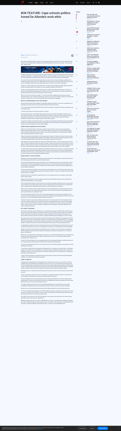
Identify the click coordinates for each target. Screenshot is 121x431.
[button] (88, 23)
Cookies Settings (82, 428)
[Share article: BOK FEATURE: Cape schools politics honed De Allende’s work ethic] (72, 55)
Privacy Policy (40, 428)
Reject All (92, 428)
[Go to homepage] (22, 2)
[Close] (119, 428)
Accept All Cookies (103, 428)
